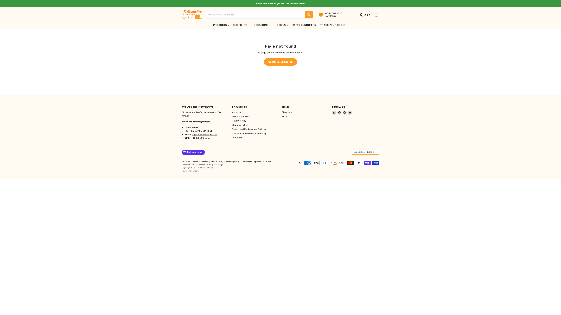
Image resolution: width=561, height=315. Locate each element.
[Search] (309, 14)
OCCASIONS (261, 25)
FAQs (284, 116)
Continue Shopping (280, 62)
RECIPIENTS (240, 25)
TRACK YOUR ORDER (333, 25)
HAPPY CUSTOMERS (304, 25)
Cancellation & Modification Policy (249, 133)
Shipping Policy (240, 125)
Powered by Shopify (190, 171)
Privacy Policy (239, 120)
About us (236, 112)
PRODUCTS (220, 25)
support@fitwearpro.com (204, 134)
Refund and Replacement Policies (249, 129)
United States (364, 152)
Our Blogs (237, 137)
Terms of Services (241, 116)
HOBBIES (280, 25)
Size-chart (287, 112)
